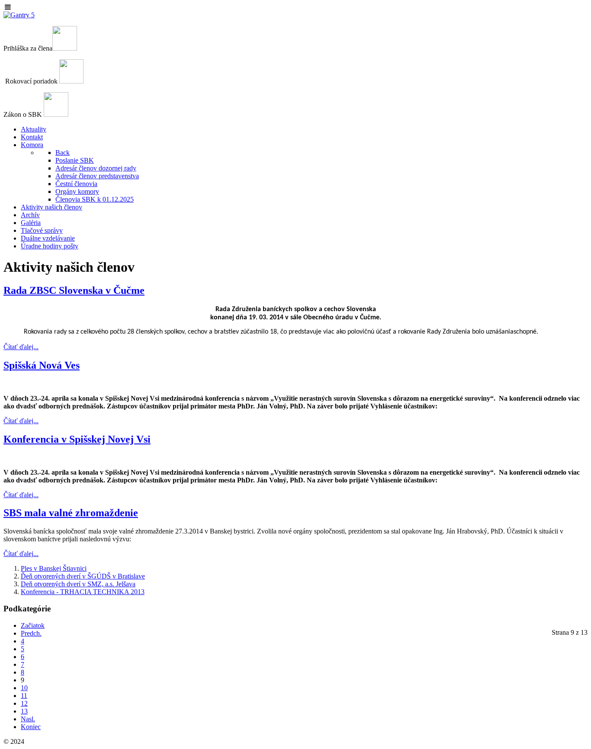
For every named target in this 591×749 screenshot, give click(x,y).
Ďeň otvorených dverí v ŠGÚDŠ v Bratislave (83, 576)
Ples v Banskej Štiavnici (54, 568)
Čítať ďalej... (21, 346)
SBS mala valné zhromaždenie (70, 512)
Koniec (31, 726)
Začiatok (33, 625)
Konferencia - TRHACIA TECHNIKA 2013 (83, 591)
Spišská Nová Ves (41, 365)
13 (24, 711)
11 (24, 695)
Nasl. (28, 719)
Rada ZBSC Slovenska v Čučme (74, 290)
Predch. (31, 633)
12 (24, 703)
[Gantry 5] (19, 15)
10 (24, 687)
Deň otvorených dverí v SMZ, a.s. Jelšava (78, 584)
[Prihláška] (64, 48)
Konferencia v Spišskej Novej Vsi (77, 439)
